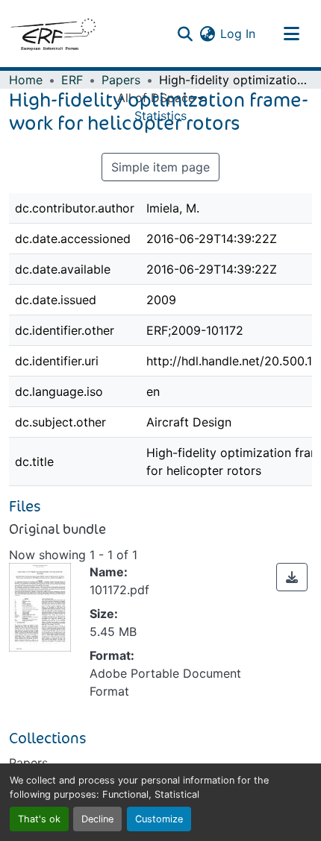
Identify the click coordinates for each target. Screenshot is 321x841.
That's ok (39, 819)
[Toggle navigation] (291, 33)
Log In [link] (237, 33)
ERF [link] (72, 79)
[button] (53, 33)
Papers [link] (121, 79)
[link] (292, 577)
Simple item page (160, 167)
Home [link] (26, 79)
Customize (159, 819)
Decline (97, 819)
